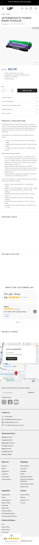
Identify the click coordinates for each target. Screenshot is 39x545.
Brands (22, 474)
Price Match (23, 468)
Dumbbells (5, 505)
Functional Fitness (7, 511)
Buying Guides (6, 495)
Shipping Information (26, 476)
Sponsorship (5, 476)
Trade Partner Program (27, 484)
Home (3, 14)
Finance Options (6, 113)
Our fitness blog (6, 479)
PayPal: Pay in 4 (24, 500)
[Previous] (1, 2)
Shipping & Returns (7, 109)
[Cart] (30, 8)
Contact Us (5, 474)
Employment (5, 471)
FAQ (3, 524)
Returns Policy (6, 529)
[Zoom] (36, 62)
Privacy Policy (5, 527)
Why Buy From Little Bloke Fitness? (11, 105)
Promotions (5, 532)
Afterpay (22, 497)
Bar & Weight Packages (8, 513)
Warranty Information (8, 101)
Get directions (12, 358)
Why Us (4, 468)
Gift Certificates (24, 466)
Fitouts (4, 497)
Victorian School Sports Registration (26, 480)
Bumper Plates (6, 503)
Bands (8, 14)
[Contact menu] (36, 8)
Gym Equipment (6, 500)
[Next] (37, 2)
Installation (23, 471)
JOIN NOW (31, 392)
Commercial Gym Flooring (9, 516)
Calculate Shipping (7, 97)
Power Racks (5, 508)
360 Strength (5, 24)
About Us (4, 466)
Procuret (22, 503)
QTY (3, 86)
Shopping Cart (24, 486)
